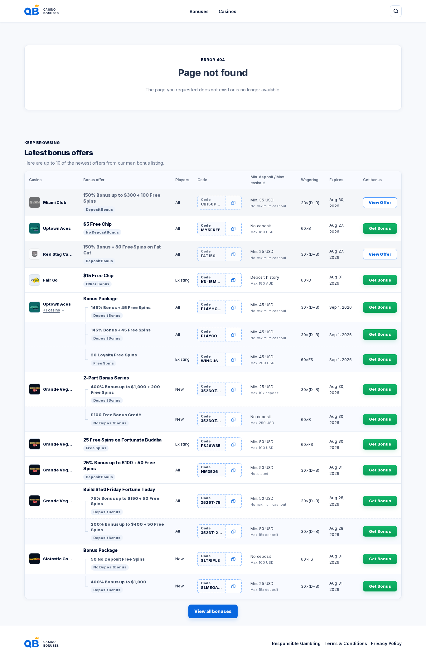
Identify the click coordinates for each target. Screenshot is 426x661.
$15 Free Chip (98, 275)
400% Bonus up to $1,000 (118, 581)
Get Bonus (380, 228)
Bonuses (199, 11)
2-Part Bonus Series (106, 377)
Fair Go (50, 279)
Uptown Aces (57, 228)
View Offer (380, 202)
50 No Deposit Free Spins (118, 559)
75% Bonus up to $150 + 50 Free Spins (125, 501)
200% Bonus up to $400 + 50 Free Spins (127, 527)
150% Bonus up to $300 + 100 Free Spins (121, 198)
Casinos (227, 11)
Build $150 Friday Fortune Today (119, 489)
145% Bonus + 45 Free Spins (121, 307)
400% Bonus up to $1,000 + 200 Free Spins (125, 389)
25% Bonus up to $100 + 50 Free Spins (119, 465)
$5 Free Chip (97, 224)
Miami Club (54, 202)
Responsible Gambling (296, 643)
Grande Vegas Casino (59, 389)
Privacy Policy (386, 643)
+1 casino (51, 310)
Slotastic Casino (59, 558)
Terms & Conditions (345, 643)
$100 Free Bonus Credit (116, 414)
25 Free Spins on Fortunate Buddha (122, 439)
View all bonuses (213, 611)
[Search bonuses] (396, 11)
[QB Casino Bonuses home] (46, 11)
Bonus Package (100, 298)
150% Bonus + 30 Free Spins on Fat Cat (122, 249)
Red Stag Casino (59, 254)
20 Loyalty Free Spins (114, 354)
